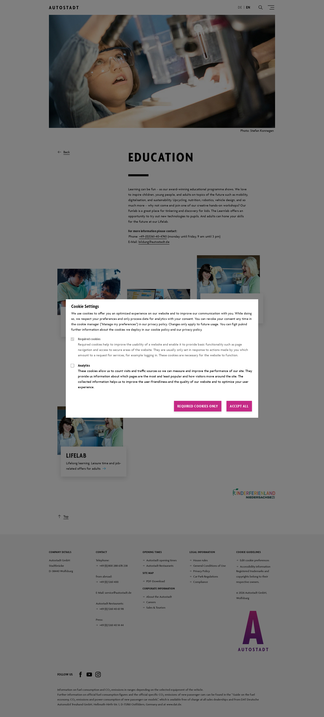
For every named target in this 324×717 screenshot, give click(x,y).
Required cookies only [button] (197, 406)
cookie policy (160, 329)
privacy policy (192, 329)
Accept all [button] (239, 406)
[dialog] (162, 358)
